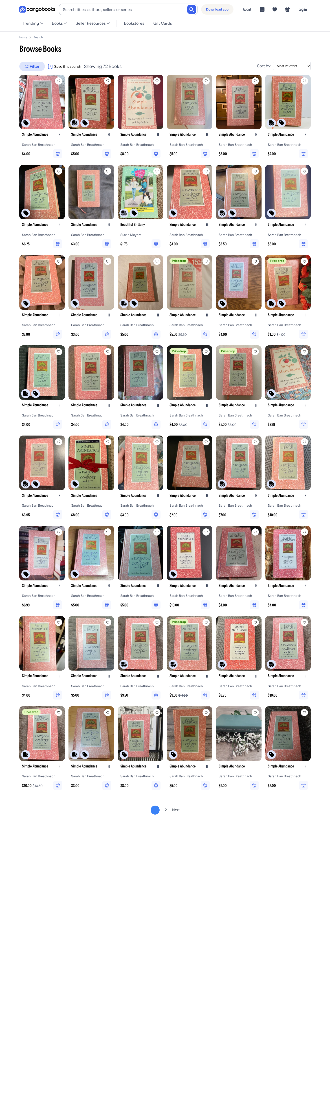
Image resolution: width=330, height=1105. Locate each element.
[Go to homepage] (37, 9)
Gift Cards (162, 23)
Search (38, 37)
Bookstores (134, 23)
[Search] (191, 9)
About (247, 9)
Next (176, 810)
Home (23, 37)
